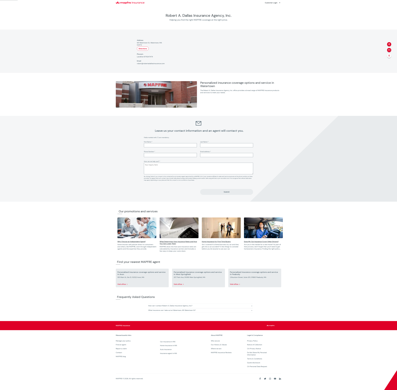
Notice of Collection (254, 345)
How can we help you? (152, 161)
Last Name (204, 142)
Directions (143, 49)
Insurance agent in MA (168, 353)
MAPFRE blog (121, 356)
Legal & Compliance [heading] (255, 335)
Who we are (215, 341)
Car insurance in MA (167, 342)
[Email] (389, 50)
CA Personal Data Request (257, 366)
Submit (227, 192)
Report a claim (121, 349)
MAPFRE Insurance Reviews (221, 352)
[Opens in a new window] (136, 227)
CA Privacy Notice (254, 349)
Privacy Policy (252, 341)
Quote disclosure (253, 363)
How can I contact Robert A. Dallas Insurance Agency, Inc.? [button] (170, 306)
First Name (148, 142)
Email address (205, 151)
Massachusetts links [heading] (123, 335)
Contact (119, 352)
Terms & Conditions (254, 359)
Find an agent (121, 345)
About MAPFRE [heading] (216, 335)
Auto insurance (166, 349)
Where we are (216, 349)
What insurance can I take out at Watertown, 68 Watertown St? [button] (172, 310)
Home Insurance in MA (168, 345)
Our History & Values (219, 345)
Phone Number (149, 151)
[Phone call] (389, 44)
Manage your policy (123, 341)
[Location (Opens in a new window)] (389, 56)
